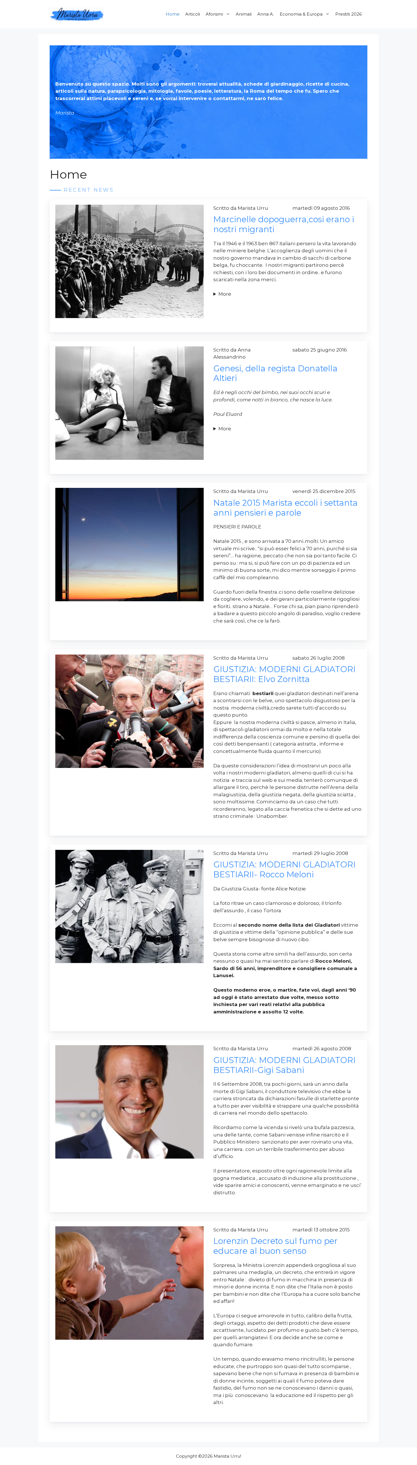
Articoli (192, 14)
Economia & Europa (301, 14)
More (224, 294)
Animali (244, 14)
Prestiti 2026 (348, 14)
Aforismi (214, 14)
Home (173, 14)
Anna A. (265, 14)
